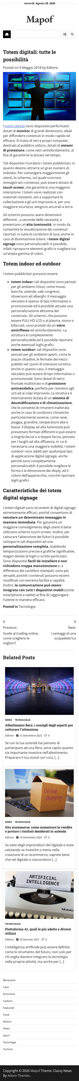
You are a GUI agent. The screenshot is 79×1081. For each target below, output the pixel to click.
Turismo (8, 1049)
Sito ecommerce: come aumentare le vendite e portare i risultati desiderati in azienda (38, 829)
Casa (6, 987)
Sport (6, 1035)
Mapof (39, 19)
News (8, 720)
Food (6, 1014)
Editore (52, 67)
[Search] (72, 34)
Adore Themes (18, 1075)
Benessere (9, 980)
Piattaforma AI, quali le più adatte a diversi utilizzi (38, 931)
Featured (8, 1008)
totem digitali (15, 126)
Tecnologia (27, 606)
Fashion (8, 1001)
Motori (7, 1021)
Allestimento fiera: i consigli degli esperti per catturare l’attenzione (39, 727)
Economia (9, 994)
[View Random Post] (64, 34)
